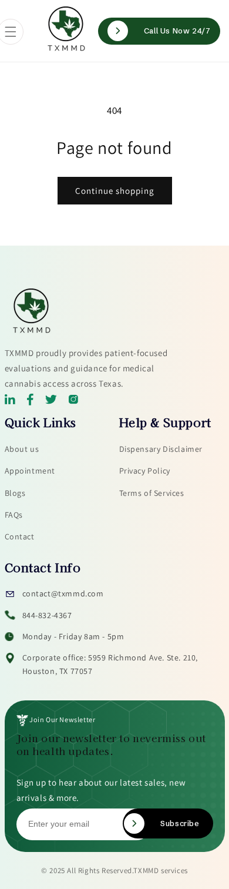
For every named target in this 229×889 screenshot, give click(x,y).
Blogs (15, 493)
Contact (20, 536)
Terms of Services (151, 493)
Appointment (30, 470)
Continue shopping (114, 190)
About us (22, 449)
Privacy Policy (144, 470)
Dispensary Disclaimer (161, 449)
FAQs (14, 514)
